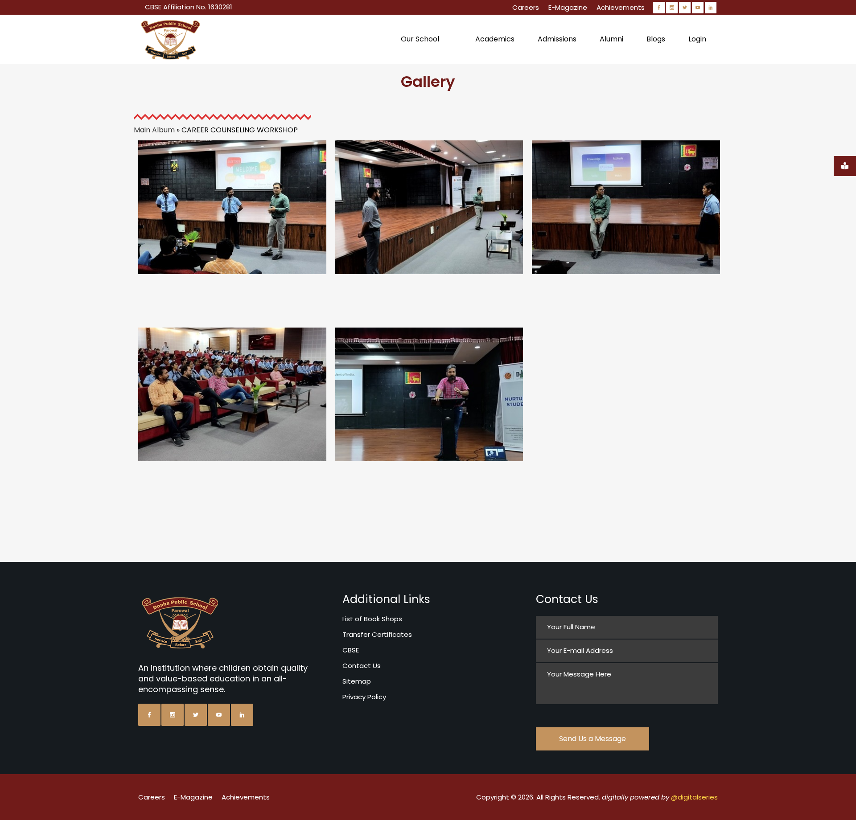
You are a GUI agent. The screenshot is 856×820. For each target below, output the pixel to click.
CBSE (350, 650)
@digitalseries (694, 797)
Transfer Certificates (377, 634)
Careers (525, 7)
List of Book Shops (372, 618)
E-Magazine (567, 7)
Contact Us (361, 665)
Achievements (621, 7)
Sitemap (356, 681)
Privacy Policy (364, 696)
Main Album (154, 130)
